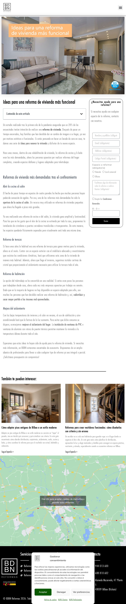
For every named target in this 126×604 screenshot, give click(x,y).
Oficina (97, 176)
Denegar (61, 592)
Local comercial (110, 172)
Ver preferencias (81, 592)
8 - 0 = (95, 208)
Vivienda (98, 172)
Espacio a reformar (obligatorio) (102, 166)
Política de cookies (50, 600)
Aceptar (43, 592)
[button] (120, 7)
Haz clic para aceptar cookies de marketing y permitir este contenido (63, 501)
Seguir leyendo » (8, 452)
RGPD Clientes (63, 600)
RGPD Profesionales (75, 600)
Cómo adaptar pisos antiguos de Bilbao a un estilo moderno (29, 427)
